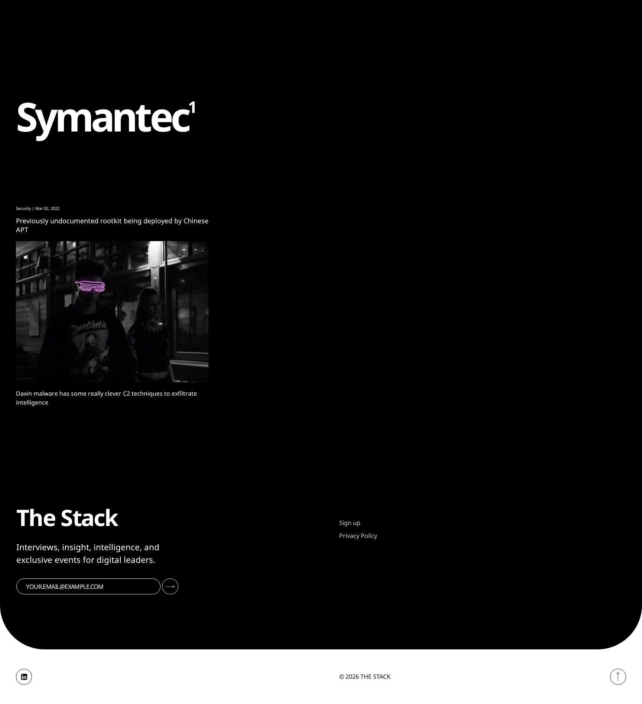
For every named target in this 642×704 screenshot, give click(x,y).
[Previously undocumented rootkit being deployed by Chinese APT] (112, 311)
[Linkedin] (24, 677)
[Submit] (170, 586)
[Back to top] (618, 677)
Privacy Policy (358, 536)
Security (23, 208)
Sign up (349, 523)
